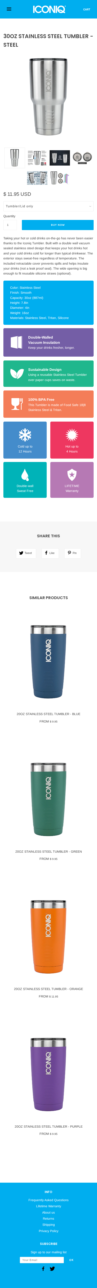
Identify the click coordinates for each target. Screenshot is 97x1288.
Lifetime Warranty (48, 1206)
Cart (86, 9)
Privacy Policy (48, 1231)
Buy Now (58, 224)
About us (48, 1212)
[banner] (49, 9)
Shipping (48, 1224)
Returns (48, 1218)
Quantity (9, 216)
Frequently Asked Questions (48, 1200)
